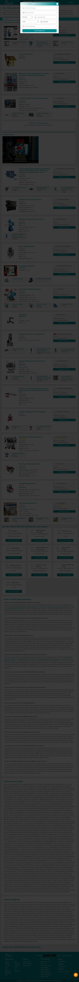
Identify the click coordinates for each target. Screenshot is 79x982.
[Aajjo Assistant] (76, 975)
